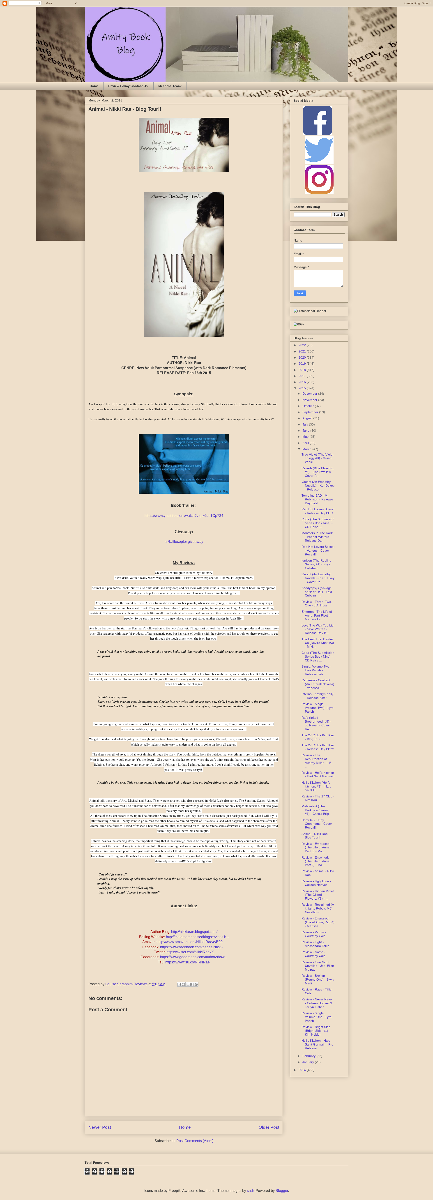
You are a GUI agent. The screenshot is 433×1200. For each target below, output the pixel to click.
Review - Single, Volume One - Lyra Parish (317, 1017)
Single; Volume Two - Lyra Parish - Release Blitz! (317, 670)
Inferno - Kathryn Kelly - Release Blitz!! (317, 696)
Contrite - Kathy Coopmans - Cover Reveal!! (317, 823)
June (306, 430)
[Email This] (179, 984)
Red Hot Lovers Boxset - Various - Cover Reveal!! (318, 550)
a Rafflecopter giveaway (184, 542)
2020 (303, 357)
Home (94, 86)
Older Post (269, 1127)
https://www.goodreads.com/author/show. (192, 957)
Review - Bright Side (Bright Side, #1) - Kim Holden (316, 1030)
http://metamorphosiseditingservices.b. (196, 937)
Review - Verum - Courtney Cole (314, 934)
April (306, 443)
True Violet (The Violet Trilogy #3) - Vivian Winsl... (317, 458)
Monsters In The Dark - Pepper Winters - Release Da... (317, 536)
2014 (303, 1070)
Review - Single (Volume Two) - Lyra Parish (318, 707)
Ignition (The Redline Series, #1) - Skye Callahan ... (316, 564)
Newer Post (99, 1127)
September (310, 412)
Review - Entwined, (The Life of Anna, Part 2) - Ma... (316, 861)
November (310, 400)
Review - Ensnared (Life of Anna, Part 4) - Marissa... (318, 922)
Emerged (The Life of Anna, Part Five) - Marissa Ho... (317, 615)
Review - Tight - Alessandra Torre (315, 944)
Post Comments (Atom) (194, 1141)
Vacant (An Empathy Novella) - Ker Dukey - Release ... (318, 485)
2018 (303, 370)
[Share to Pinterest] (196, 984)
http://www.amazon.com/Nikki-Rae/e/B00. (190, 942)
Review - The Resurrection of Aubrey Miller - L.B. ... (317, 760)
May (305, 436)
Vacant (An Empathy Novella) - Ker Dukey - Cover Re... (318, 578)
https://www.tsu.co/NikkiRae (187, 962)
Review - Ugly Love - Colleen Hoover (316, 883)
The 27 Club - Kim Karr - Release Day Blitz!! (318, 747)
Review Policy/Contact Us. (128, 86)
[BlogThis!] (183, 984)
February (309, 1056)
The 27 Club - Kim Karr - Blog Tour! (318, 737)
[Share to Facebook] (192, 984)
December (310, 393)
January (308, 1062)
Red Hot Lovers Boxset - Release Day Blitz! (318, 511)
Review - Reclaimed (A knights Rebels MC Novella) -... (318, 908)
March (307, 449)
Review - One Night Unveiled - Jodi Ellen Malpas (318, 966)
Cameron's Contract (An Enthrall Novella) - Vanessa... (318, 684)
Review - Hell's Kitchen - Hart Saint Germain (318, 774)
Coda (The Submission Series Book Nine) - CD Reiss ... (318, 523)
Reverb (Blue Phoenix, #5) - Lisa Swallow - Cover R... (318, 472)
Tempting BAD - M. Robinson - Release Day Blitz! (317, 499)
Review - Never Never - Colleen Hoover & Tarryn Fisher (317, 1003)
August (307, 418)
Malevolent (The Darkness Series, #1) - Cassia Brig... (317, 810)
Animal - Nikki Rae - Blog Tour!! (316, 835)
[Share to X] (187, 984)
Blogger (282, 1191)
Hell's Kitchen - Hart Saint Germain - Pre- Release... (318, 1044)
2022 (303, 345)
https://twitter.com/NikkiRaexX (190, 952)
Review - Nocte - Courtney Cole (313, 954)
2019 (303, 363)
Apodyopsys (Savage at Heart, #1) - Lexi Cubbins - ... (317, 591)
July (305, 424)
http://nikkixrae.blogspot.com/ (194, 932)
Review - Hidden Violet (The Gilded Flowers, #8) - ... (318, 895)
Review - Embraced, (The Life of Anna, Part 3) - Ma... (316, 847)
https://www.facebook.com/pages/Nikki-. (191, 947)
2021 (303, 351)
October (308, 406)
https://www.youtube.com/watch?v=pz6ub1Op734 (184, 516)
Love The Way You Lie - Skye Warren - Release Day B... (318, 629)
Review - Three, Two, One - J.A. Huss (317, 603)
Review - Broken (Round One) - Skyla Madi (318, 979)
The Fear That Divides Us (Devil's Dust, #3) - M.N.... (318, 643)
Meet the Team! (170, 86)
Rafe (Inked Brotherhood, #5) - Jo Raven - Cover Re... (316, 723)
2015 (303, 388)
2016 (303, 382)
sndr (250, 1191)
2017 (303, 376)
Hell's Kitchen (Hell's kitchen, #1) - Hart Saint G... (316, 786)
